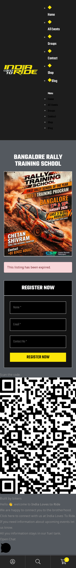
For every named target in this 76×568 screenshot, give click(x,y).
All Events (54, 29)
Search (38, 561)
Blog (54, 81)
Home (51, 15)
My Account (12, 561)
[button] (38, 545)
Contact (52, 58)
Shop (51, 73)
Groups (52, 44)
